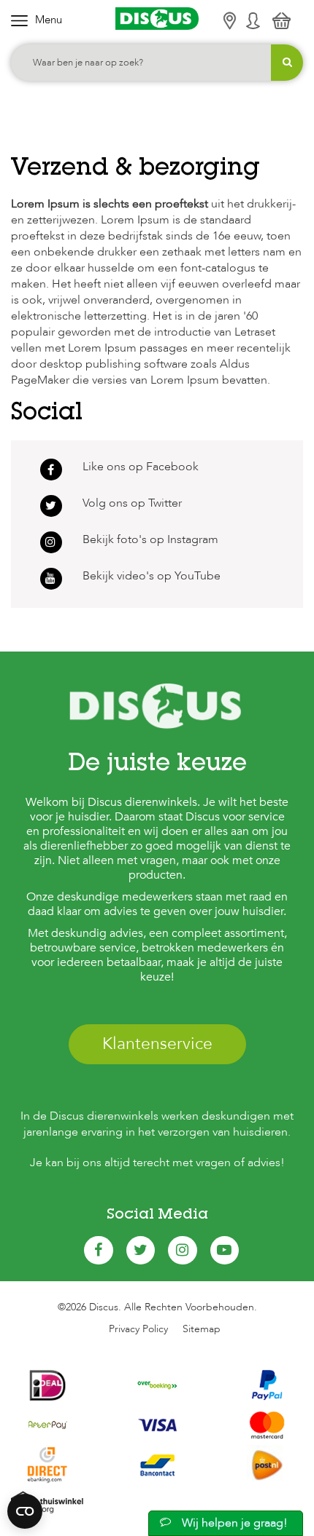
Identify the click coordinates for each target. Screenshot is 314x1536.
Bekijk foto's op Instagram (150, 539)
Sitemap (202, 1329)
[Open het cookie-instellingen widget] (24, 1511)
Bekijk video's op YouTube (152, 576)
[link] (50, 579)
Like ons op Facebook (141, 467)
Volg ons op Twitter (132, 503)
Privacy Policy (138, 1329)
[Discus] (156, 18)
